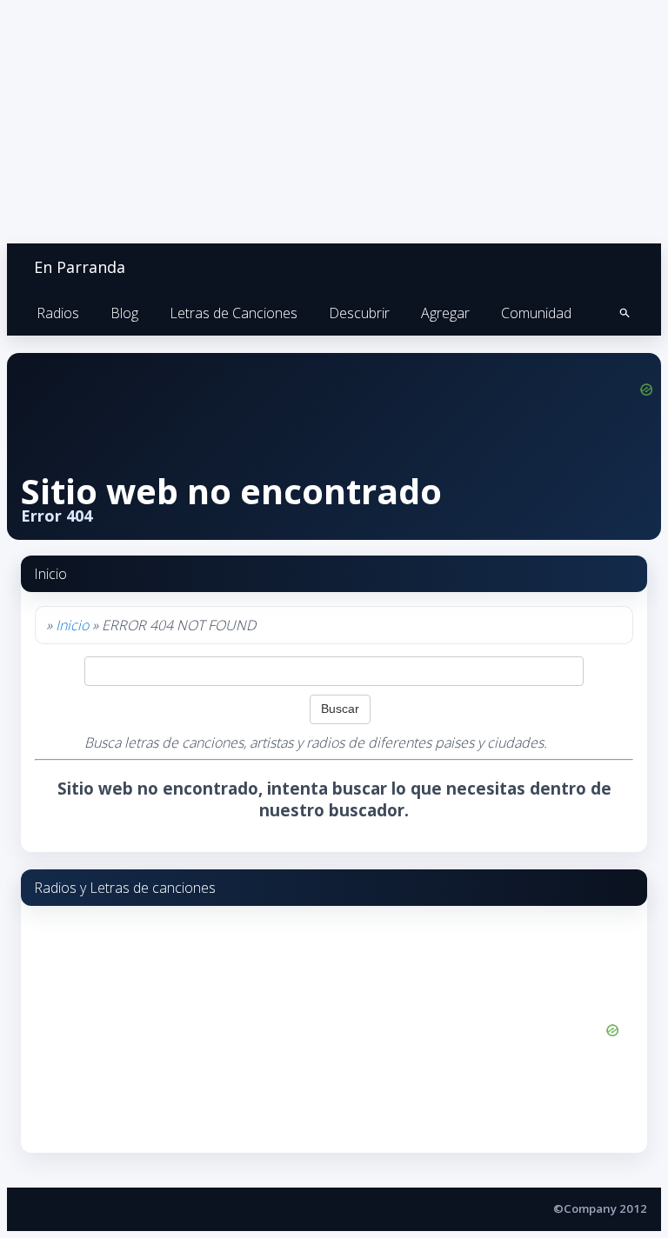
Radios (58, 313)
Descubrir (359, 313)
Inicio (72, 625)
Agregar (445, 313)
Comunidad (536, 313)
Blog (124, 313)
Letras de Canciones (233, 313)
